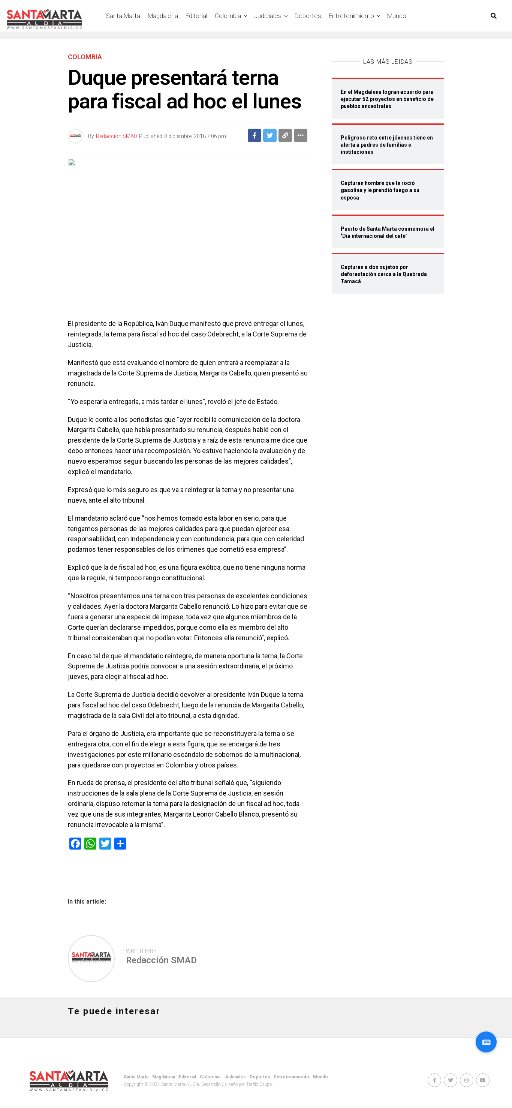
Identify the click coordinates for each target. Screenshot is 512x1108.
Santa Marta (123, 16)
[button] (486, 1041)
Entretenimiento (351, 16)
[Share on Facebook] (254, 135)
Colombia (228, 16)
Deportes (308, 16)
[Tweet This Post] (270, 135)
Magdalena (163, 16)
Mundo (396, 16)
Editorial (196, 16)
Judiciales (267, 16)
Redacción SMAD (116, 136)
